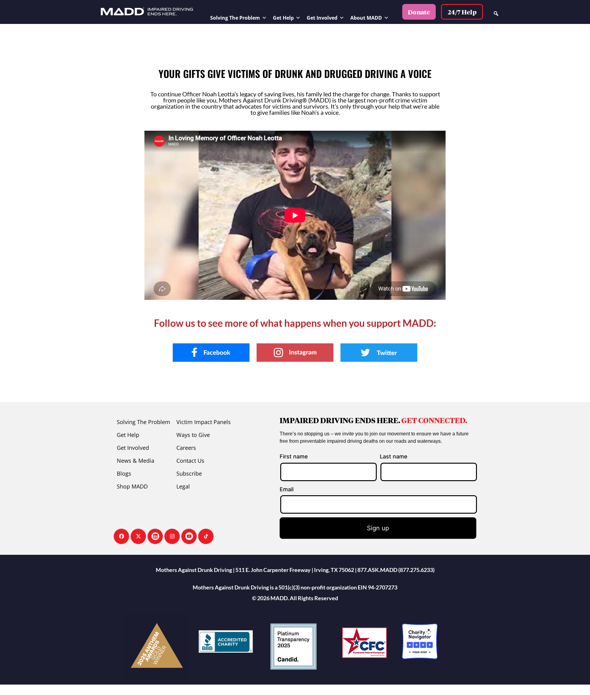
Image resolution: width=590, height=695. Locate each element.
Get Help (283, 17)
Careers (186, 447)
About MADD (366, 17)
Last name (393, 456)
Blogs (124, 473)
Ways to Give (193, 434)
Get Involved (322, 17)
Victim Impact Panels (203, 422)
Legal (183, 486)
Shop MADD (132, 486)
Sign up (378, 528)
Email (286, 489)
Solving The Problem (235, 17)
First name (294, 456)
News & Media (135, 460)
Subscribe (189, 473)
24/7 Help (462, 12)
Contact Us (190, 460)
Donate (419, 12)
